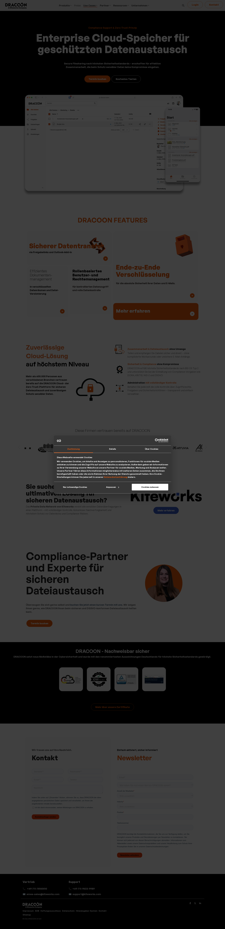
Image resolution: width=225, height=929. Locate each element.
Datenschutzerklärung (115, 477)
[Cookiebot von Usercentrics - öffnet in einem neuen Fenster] (156, 441)
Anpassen (111, 487)
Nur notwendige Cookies (75, 487)
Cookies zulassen (150, 487)
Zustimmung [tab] (73, 449)
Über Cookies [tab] (151, 449)
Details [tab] (112, 449)
